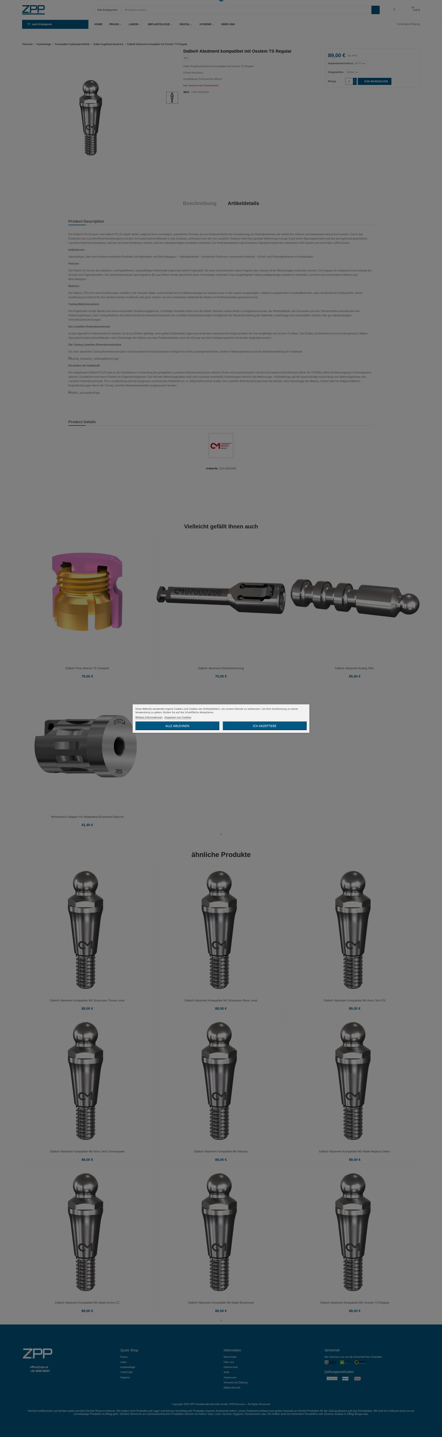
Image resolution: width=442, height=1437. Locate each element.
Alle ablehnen (177, 726)
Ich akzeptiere (264, 726)
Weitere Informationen (148, 717)
